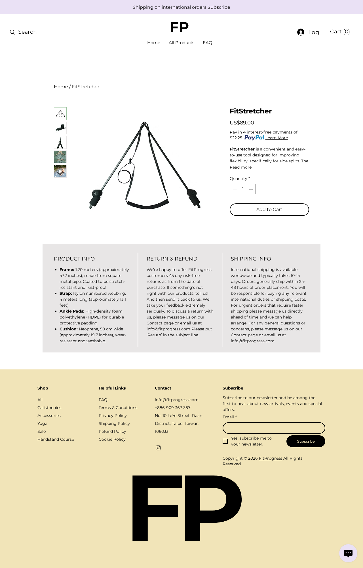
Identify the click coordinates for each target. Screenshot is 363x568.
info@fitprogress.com (177, 399)
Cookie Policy (112, 439)
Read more (241, 167)
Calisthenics (49, 407)
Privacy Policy (113, 415)
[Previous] (29, 7)
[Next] (333, 7)
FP (179, 27)
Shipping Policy (114, 423)
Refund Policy (112, 431)
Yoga (42, 423)
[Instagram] (158, 448)
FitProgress (270, 458)
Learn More (276, 137)
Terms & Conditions (118, 407)
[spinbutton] (243, 189)
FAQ (103, 399)
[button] (340, 32)
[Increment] (251, 189)
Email (230, 416)
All (40, 399)
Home (61, 86)
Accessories (49, 415)
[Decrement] (234, 189)
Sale (41, 431)
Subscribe (219, 7)
